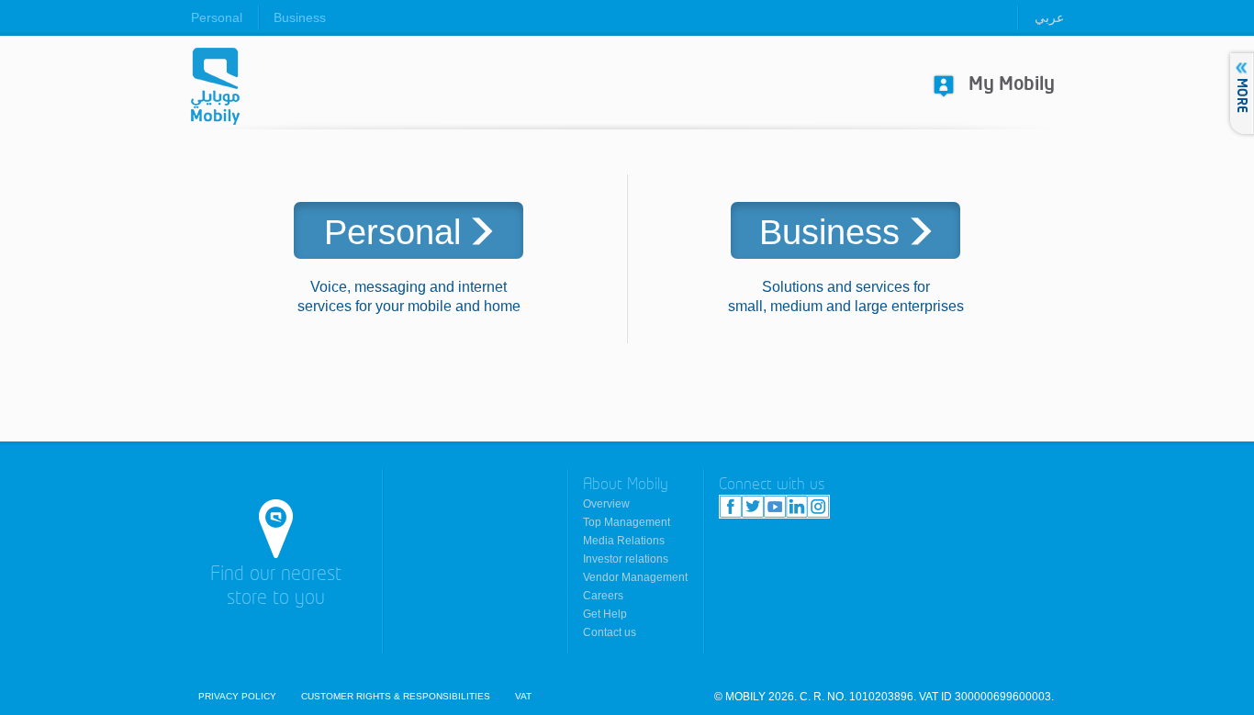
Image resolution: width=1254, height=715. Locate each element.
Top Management (626, 522)
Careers (603, 595)
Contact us (609, 632)
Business (300, 17)
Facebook (731, 507)
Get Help (605, 614)
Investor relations (625, 559)
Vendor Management (635, 577)
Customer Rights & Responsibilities (395, 696)
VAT (523, 696)
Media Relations (624, 540)
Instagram (818, 507)
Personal (216, 17)
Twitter (753, 507)
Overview (606, 503)
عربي (1049, 17)
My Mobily (1011, 85)
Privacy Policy (237, 696)
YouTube (775, 507)
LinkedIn (796, 507)
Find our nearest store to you (275, 587)
